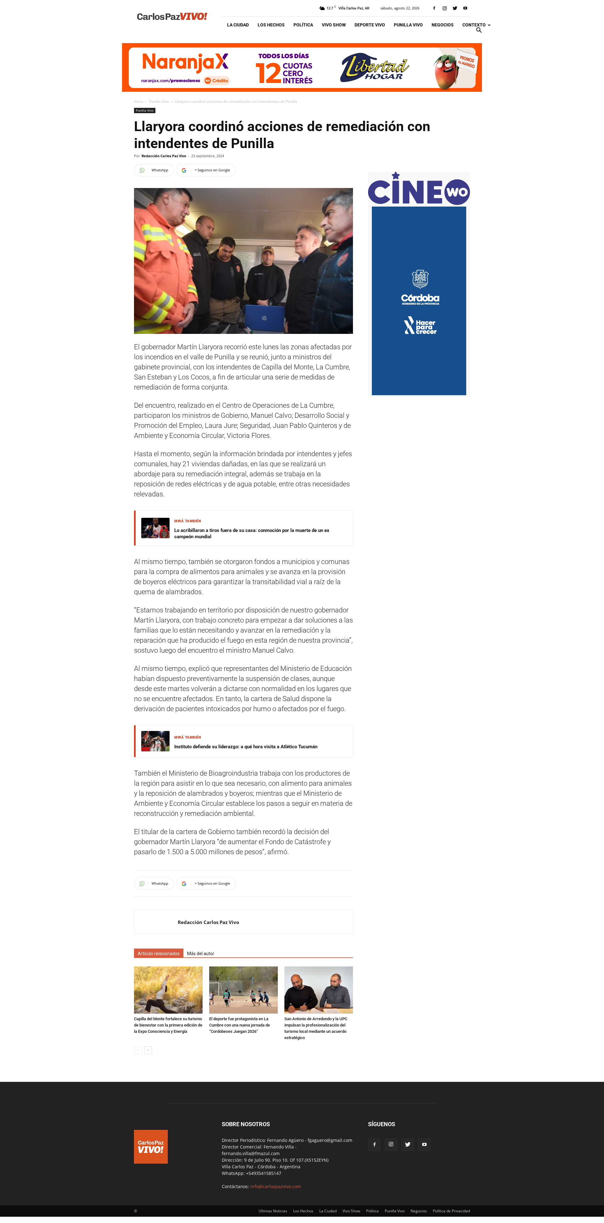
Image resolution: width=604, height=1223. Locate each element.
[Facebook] (434, 8)
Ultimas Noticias (273, 1211)
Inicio (138, 101)
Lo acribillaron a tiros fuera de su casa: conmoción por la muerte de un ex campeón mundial (251, 534)
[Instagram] (444, 8)
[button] (478, 31)
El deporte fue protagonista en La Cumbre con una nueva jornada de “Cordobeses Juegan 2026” (239, 1025)
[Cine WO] (419, 203)
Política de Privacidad (451, 1211)
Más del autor (200, 953)
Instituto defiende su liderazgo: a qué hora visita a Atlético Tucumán (245, 747)
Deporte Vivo (370, 24)
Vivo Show (334, 24)
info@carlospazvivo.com (275, 1186)
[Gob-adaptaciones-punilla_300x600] (419, 393)
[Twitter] (455, 8)
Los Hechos (271, 24)
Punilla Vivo (408, 24)
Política (303, 24)
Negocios (443, 24)
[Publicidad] (302, 67)
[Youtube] (465, 8)
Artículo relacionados (159, 953)
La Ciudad (238, 24)
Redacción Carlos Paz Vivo (164, 155)
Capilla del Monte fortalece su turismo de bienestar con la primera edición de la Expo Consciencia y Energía (168, 1025)
